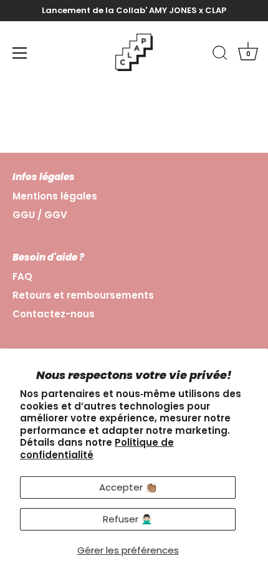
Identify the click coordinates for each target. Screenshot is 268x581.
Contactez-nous (53, 313)
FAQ (22, 276)
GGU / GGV (39, 214)
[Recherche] (220, 55)
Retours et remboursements (83, 295)
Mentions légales (54, 196)
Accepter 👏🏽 (128, 487)
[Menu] (20, 53)
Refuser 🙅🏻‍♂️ (128, 519)
